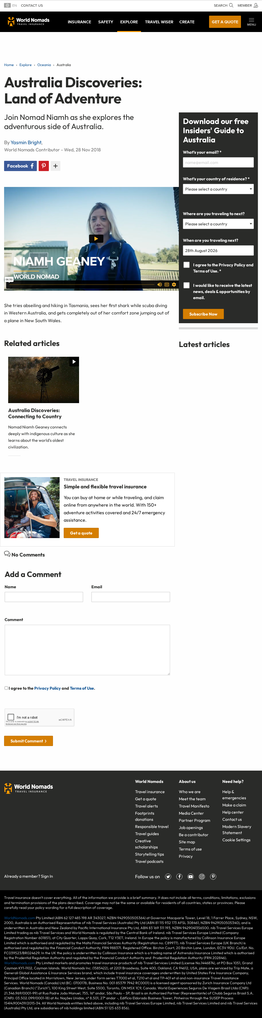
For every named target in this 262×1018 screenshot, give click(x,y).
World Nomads (28, 21)
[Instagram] (202, 877)
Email (96, 586)
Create (186, 21)
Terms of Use (82, 688)
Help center (233, 812)
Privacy (186, 856)
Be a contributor (194, 834)
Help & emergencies (234, 794)
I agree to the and (223, 268)
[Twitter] (168, 877)
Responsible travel (152, 826)
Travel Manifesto (194, 806)
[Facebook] (179, 877)
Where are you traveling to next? (214, 213)
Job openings (191, 827)
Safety (105, 21)
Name (10, 586)
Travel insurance (150, 791)
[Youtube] (191, 877)
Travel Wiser (159, 21)
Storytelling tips (149, 854)
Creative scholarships (146, 843)
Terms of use (190, 849)
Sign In (47, 876)
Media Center (191, 813)
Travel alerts (146, 806)
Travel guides (147, 833)
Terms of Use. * (207, 271)
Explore (129, 21)
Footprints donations (144, 816)
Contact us (32, 5)
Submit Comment (26, 740)
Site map (187, 841)
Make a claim (234, 804)
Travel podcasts (149, 861)
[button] (251, 21)
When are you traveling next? (210, 240)
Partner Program (194, 820)
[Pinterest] (213, 877)
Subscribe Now (203, 314)
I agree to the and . (51, 688)
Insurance (79, 21)
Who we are (190, 791)
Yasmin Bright (25, 142)
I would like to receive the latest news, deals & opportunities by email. (222, 291)
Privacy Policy (47, 688)
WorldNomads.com (19, 918)
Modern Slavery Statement (236, 829)
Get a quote (225, 21)
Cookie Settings (236, 839)
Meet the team (192, 798)
